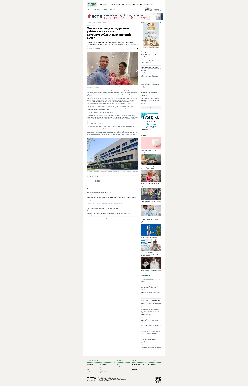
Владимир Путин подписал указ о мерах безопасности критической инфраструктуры (108, 213)
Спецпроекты (97, 9)
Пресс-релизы (103, 371)
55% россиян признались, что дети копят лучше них (149, 151)
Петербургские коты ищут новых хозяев (151, 270)
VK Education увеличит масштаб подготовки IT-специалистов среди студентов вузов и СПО (150, 294)
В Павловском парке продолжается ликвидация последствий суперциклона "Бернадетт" (151, 68)
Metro (115, 98)
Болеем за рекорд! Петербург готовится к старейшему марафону (151, 202)
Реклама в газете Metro (138, 364)
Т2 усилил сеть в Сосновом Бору (149, 237)
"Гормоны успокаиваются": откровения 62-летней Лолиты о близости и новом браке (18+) (150, 100)
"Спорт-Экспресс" (106, 380)
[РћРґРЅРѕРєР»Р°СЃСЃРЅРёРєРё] (136, 48)
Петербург (112, 4)
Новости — (100, 22)
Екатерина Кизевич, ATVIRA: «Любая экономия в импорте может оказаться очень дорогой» (150, 280)
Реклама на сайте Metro (138, 366)
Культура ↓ (139, 4)
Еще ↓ (152, 4)
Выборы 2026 (112, 9)
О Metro (146, 4)
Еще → (151, 107)
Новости (142, 57)
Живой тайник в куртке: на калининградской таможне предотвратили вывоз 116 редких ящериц (111, 197)
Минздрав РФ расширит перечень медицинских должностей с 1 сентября (105, 218)
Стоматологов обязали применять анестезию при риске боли (102, 208)
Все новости (103, 4)
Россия (118, 4)
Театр (101, 369)
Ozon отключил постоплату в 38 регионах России (99, 192)
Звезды (105, 9)
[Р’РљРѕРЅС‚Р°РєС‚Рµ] (134, 48)
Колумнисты (119, 367)
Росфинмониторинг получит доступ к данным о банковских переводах (105, 203)
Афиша (88, 371)
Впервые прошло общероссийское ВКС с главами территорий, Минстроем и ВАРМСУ (150, 76)
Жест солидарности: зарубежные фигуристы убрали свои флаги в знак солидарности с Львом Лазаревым (150, 84)
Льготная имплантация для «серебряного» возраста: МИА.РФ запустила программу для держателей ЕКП (150, 220)
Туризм (102, 367)
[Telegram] (137, 48)
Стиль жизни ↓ (130, 4)
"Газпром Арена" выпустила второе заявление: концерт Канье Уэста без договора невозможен (150, 92)
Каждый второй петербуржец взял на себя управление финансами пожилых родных (150, 185)
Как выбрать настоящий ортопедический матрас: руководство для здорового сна (150, 254)
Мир (123, 4)
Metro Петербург (151, 364)
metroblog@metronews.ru (121, 379)
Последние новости (147, 52)
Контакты (134, 369)
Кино (101, 372)
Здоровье (102, 366)
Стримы (90, 9)
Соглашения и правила (137, 367)
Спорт (142, 87)
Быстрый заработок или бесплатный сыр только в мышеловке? (150, 167)
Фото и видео (103, 364)
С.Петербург (143, 72)
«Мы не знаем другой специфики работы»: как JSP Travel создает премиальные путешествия (150, 333)
